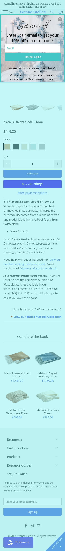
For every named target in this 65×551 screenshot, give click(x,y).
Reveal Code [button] (33, 57)
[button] (60, 19)
